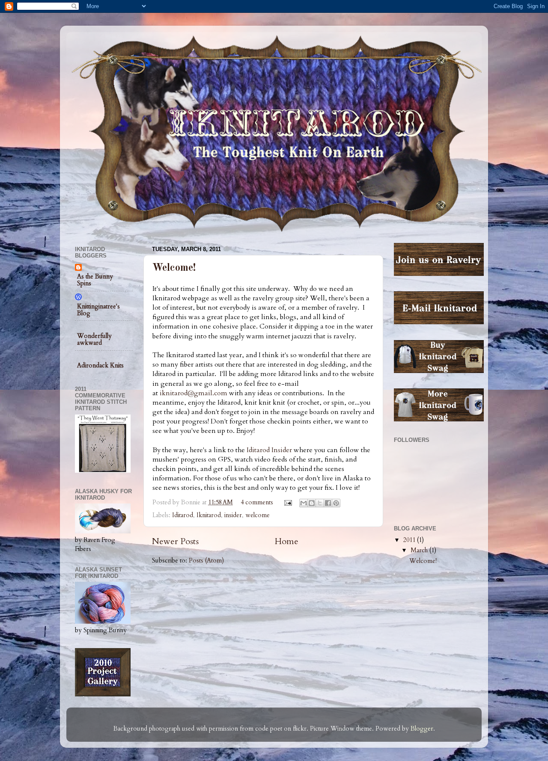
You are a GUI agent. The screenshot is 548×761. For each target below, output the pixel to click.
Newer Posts (175, 541)
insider (233, 515)
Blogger (422, 729)
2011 (410, 540)
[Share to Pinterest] (336, 503)
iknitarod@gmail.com (193, 393)
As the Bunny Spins (95, 279)
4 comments (257, 502)
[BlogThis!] (311, 503)
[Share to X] (320, 503)
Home (286, 541)
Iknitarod (209, 515)
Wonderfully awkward (94, 339)
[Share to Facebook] (328, 503)
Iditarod (182, 515)
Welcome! (174, 268)
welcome (257, 515)
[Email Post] (287, 502)
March (420, 550)
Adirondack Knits (100, 365)
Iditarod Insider (269, 450)
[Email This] (303, 503)
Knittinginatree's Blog (98, 309)
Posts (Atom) (206, 561)
